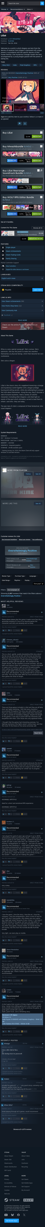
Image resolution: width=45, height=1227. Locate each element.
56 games (9, 873)
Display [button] (27, 580)
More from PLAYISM (17, 470)
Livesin (9, 990)
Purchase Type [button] (20, 576)
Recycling (25, 1167)
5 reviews (17, 823)
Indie (15, 65)
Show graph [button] (37, 583)
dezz (8, 871)
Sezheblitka (10, 900)
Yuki (8, 605)
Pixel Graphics (25, 65)
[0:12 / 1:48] (22, 91)
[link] (24, 160)
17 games (9, 751)
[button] (4, 9)
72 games (9, 823)
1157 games (10, 642)
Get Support (26, 1186)
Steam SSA (7, 1159)
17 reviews (17, 751)
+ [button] (40, 65)
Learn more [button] (38, 290)
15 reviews (18, 787)
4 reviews (17, 695)
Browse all (37, 228)
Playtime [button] (17, 580)
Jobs (23, 1159)
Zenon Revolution (13, 949)
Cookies (7, 1190)
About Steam (8, 1156)
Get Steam (25, 1179)
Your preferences (37, 539)
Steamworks (8, 1163)
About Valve (26, 1156)
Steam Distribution (10, 1167)
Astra (8, 693)
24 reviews (10, 952)
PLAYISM (11, 41)
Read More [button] (38, 733)
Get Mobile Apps (11, 1221)
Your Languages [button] (12, 590)
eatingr (9, 785)
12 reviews (18, 873)
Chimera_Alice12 (12, 640)
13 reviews (10, 607)
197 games (10, 992)
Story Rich (6, 65)
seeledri (9, 748)
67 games (9, 695)
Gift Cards (7, 1170)
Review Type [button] (6, 576)
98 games (9, 787)
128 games (10, 902)
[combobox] (23, 3)
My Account (26, 1190)
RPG (35, 65)
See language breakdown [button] (9, 539)
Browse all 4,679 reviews (23, 1129)
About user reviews (24, 539)
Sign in (3, 117)
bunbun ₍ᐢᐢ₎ (10, 821)
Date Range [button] (6, 580)
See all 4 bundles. (7, 222)
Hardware (25, 1163)
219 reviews (19, 642)
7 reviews (18, 992)
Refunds (7, 1194)
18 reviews (18, 902)
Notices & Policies (10, 1186)
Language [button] (32, 576)
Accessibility (8, 1183)
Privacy (6, 1179)
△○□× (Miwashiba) (14, 39)
